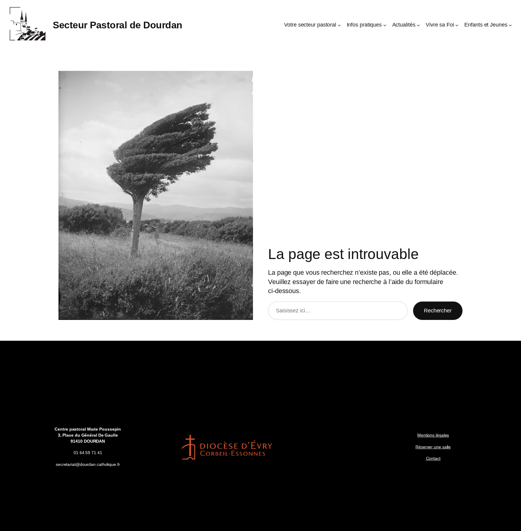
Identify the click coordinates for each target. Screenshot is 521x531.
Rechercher (438, 311)
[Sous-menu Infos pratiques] (385, 25)
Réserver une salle (433, 446)
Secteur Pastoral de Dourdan (117, 25)
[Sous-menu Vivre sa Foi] (457, 25)
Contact (433, 458)
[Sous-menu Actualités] (418, 25)
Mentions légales (433, 435)
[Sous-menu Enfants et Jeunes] (510, 25)
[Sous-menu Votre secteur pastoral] (339, 25)
